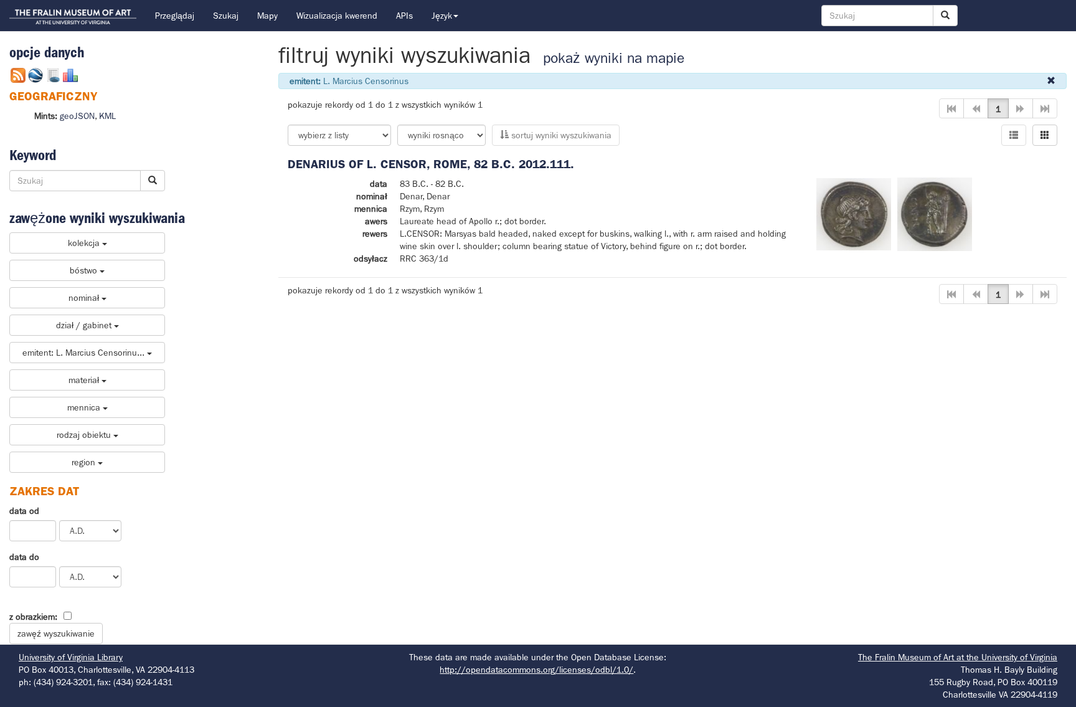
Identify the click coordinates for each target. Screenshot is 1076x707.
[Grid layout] (1044, 135)
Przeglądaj (174, 15)
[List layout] (1013, 135)
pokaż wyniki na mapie (613, 58)
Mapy (267, 15)
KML (107, 115)
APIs (404, 15)
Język (442, 15)
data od (24, 510)
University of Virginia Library (71, 657)
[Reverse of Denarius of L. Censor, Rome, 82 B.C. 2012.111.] (934, 213)
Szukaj (225, 15)
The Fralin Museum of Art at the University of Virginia (957, 657)
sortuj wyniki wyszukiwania (560, 135)
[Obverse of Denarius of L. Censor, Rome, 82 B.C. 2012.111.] (853, 213)
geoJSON (77, 115)
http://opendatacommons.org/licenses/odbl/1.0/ (536, 669)
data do (24, 556)
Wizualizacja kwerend (336, 15)
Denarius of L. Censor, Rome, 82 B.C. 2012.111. (431, 164)
